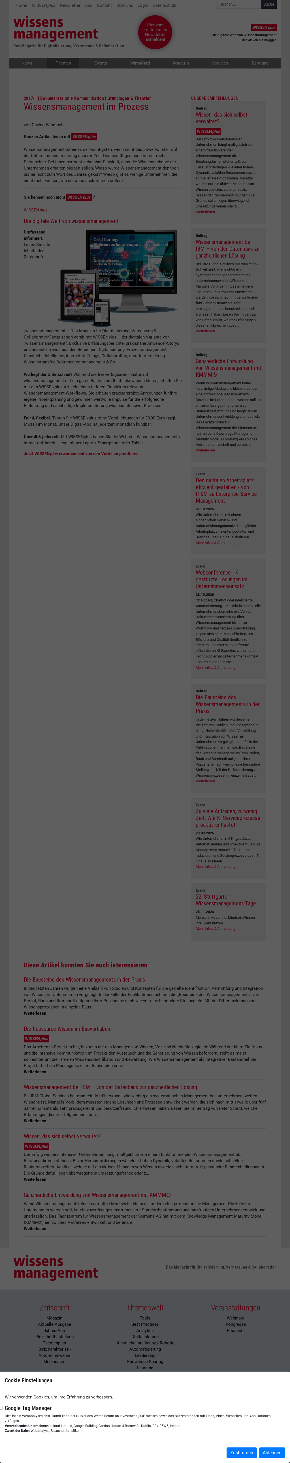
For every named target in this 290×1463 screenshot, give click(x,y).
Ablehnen (272, 1452)
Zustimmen (241, 1452)
